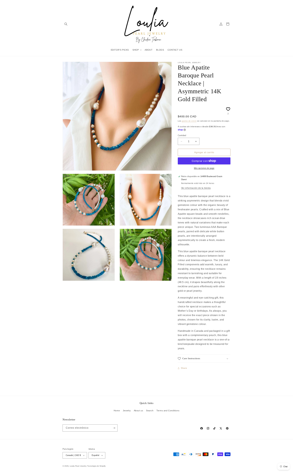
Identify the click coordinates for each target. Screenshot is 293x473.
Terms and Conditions (167, 410)
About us (138, 410)
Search (150, 410)
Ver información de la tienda (196, 188)
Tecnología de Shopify (96, 466)
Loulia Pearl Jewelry (78, 466)
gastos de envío (189, 121)
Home (117, 410)
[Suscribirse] (114, 428)
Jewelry (127, 410)
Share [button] (184, 368)
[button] (66, 24)
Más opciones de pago (204, 168)
